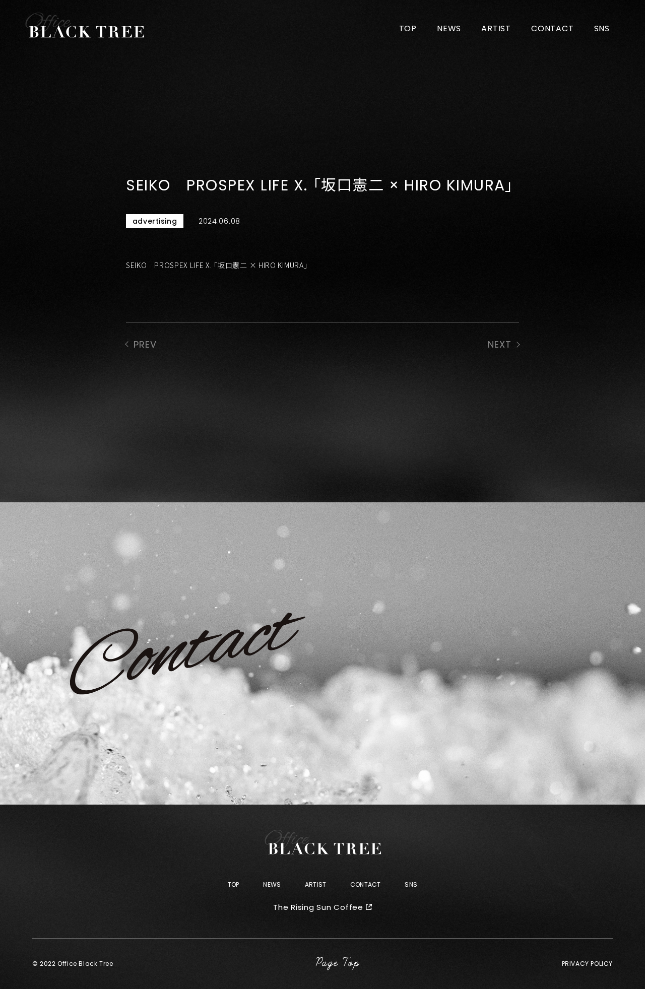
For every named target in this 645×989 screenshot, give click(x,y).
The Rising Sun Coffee (318, 907)
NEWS (449, 28)
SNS (602, 28)
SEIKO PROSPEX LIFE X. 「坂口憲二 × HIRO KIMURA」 (216, 265)
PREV (145, 344)
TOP (408, 28)
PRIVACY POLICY (587, 963)
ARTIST (496, 28)
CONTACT (552, 28)
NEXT (499, 344)
